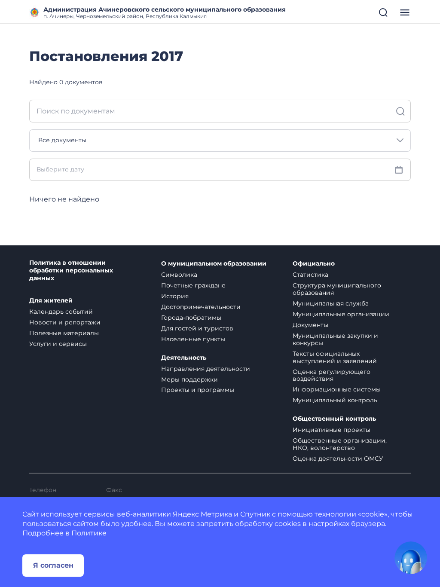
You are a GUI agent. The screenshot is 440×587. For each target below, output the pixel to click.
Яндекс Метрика (202, 514)
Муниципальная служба (331, 303)
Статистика (310, 274)
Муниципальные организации (341, 314)
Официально (314, 263)
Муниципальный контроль (335, 400)
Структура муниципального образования (337, 289)
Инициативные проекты (331, 430)
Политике (89, 533)
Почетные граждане (193, 285)
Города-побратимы (191, 317)
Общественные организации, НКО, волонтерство (340, 444)
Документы (310, 325)
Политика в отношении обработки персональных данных (71, 270)
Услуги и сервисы (58, 344)
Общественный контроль (334, 418)
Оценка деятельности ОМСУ (338, 458)
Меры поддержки (189, 379)
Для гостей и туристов (197, 328)
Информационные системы (337, 389)
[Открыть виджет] (410, 557)
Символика (179, 274)
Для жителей (51, 300)
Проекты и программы (197, 390)
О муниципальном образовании (213, 263)
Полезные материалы (64, 333)
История (175, 296)
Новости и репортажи (65, 322)
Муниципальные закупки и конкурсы (335, 339)
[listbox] (220, 140)
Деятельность (183, 357)
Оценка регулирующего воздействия (331, 375)
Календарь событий (61, 311)
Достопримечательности (201, 307)
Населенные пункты (193, 339)
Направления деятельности (205, 369)
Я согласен (53, 565)
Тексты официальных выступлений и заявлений (335, 357)
